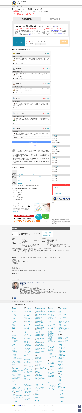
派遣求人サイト (51, 328)
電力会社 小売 (26, 378)
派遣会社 (49, 325)
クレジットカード (15, 351)
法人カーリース (51, 346)
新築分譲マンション (15, 388)
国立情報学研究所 (56, 30)
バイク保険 (14, 312)
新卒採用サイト (51, 334)
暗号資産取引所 (58, 193)
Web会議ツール (51, 350)
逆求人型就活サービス (52, 311)
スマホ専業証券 (14, 338)
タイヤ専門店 (37, 401)
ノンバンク (18, 350)
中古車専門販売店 (28, 345)
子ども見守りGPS (27, 379)
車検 (25, 355)
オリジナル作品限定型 (29, 366)
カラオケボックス (51, 389)
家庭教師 (37, 349)
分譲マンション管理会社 (16, 374)
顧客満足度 (26, 19)
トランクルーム (27, 328)
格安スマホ (61, 311)
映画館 (49, 382)
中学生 (40, 348)
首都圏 (13, 375)
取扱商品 (54, 146)
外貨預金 (57, 192)
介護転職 (49, 321)
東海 (16, 375)
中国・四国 (21, 397)
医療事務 (39, 364)
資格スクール (37, 371)
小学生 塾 (37, 341)
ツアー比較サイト (27, 392)
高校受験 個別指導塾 (39, 325)
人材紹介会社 (50, 338)
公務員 (30, 180)
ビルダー (14, 394)
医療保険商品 (60, 350)
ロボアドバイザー (15, 364)
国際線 (29, 391)
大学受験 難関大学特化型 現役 (41, 314)
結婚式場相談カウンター (52, 375)
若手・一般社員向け (52, 356)
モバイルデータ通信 (62, 317)
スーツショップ (38, 398)
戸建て (18, 370)
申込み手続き (55, 135)
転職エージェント (51, 318)
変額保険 (60, 369)
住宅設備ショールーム (16, 382)
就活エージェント (51, 308)
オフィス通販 (26, 373)
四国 (60, 322)
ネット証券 (34, 145)
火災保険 (13, 318)
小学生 (44, 348)
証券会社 (14, 335)
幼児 (37, 358)
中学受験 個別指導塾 (39, 335)
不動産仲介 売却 (15, 368)
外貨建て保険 (60, 364)
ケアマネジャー (43, 368)
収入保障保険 (61, 357)
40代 (38, 41)
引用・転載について (47, 405)
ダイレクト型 (14, 310)
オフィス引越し (27, 372)
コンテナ (26, 331)
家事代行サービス (27, 312)
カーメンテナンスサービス (29, 356)
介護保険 (60, 365)
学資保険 (13, 327)
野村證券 (18, 98)
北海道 (37, 327)
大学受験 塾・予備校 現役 (40, 308)
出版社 (26, 368)
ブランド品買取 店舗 (28, 371)
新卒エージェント (51, 336)
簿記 (39, 365)
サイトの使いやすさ (32, 174)
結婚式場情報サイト (51, 376)
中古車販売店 (26, 344)
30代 (35, 41)
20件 (49, 53)
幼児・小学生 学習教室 (39, 351)
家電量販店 (37, 394)
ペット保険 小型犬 (61, 347)
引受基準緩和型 (62, 352)
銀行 (13, 337)
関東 (66, 327)
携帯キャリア (61, 312)
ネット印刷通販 (51, 347)
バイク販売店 (26, 349)
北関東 (17, 395)
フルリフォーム (15, 385)
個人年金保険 (60, 368)
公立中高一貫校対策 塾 (39, 338)
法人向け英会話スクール (39, 378)
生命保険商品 (60, 354)
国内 (25, 395)
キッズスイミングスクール (40, 388)
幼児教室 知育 (38, 352)
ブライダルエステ (51, 362)
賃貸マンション (14, 381)
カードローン (14, 348)
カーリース (26, 339)
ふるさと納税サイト (28, 327)
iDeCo (59, 380)
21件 (49, 68)
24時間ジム (37, 385)
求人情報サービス (51, 329)
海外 (28, 395)
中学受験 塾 (37, 332)
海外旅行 (30, 385)
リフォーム (14, 384)
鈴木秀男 (60, 33)
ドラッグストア (38, 396)
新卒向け (50, 357)
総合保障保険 (60, 367)
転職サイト (50, 314)
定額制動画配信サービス (28, 359)
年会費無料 (14, 352)
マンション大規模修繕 (16, 377)
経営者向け (51, 353)
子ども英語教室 (38, 357)
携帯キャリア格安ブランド (64, 314)
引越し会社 (26, 334)
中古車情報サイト (27, 342)
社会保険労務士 (42, 367)
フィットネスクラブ (39, 384)
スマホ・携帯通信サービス (63, 308)
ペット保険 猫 (61, 348)
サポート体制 (20, 174)
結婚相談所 (50, 373)
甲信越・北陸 (41, 321)
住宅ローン (14, 345)
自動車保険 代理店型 (62, 338)
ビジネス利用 (27, 398)
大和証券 (18, 128)
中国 (68, 321)
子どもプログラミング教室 (40, 379)
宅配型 (26, 332)
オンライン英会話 (38, 361)
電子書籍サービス (27, 362)
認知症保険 (60, 362)
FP (36, 364)
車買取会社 (26, 341)
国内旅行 (26, 385)
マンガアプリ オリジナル (28, 369)
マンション (14, 370)
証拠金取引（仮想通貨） (17, 362)
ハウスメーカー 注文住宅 (16, 391)
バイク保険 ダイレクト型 (63, 340)
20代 (32, 41)
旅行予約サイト (27, 384)
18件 (49, 83)
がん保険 (13, 325)
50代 (41, 41)
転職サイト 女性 (51, 315)
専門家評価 (55, 19)
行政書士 (37, 368)
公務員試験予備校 (38, 377)
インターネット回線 (62, 325)
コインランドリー (27, 315)
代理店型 (14, 311)
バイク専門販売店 (28, 351)
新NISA (27, 145)
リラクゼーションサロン (39, 387)
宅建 (37, 365)
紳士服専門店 (37, 397)
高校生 (37, 348)
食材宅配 (25, 317)
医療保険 (13, 324)
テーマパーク (50, 391)
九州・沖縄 (38, 324)
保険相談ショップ (15, 328)
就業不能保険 (60, 361)
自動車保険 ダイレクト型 (63, 337)
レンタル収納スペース (29, 329)
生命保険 (13, 322)
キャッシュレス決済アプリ (17, 358)
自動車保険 (14, 308)
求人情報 (52, 405)
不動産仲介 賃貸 (15, 378)
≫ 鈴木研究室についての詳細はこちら (27, 294)
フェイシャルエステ (51, 363)
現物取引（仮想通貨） (16, 361)
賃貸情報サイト (14, 380)
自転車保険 (14, 317)
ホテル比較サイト (27, 388)
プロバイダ (60, 318)
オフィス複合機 (27, 375)
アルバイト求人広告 (51, 341)
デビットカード (14, 357)
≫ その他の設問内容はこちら (17, 264)
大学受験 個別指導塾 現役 (40, 311)
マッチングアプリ (51, 378)
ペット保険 (14, 321)
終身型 (60, 351)
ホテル (25, 396)
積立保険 (60, 371)
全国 (54, 388)
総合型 (26, 365)
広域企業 (60, 324)
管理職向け (51, 354)
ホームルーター (61, 315)
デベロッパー (14, 401)
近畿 (19, 375)
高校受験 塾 (37, 318)
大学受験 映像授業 (38, 317)
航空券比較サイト (27, 386)
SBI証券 (18, 53)
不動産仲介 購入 (15, 371)
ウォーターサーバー (28, 308)
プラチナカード (63, 394)
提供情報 (54, 157)
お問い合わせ (41, 405)
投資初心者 (20, 183)
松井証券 (18, 83)
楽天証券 (18, 68)
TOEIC (37, 367)
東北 (14, 395)
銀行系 (13, 350)
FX (55, 190)
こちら (55, 26)
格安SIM (60, 310)
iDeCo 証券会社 (15, 340)
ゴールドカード (15, 355)
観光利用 (26, 399)
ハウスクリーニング (28, 314)
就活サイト (50, 310)
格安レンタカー (27, 338)
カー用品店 (37, 400)
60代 (44, 41)
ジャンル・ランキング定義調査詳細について (47, 234)
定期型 (63, 351)
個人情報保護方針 (35, 405)
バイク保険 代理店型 (62, 341)
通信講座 (37, 362)
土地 (22, 370)
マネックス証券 (20, 113)
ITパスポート (41, 369)
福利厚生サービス (27, 376)
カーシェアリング (27, 335)
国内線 (26, 391)
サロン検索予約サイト (52, 366)
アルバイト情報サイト (52, 312)
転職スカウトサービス (52, 317)
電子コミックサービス (28, 364)
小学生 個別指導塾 (38, 344)
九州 (22, 375)
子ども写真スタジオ (28, 361)
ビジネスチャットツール (52, 349)
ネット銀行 (14, 341)
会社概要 (23, 405)
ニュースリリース (28, 405)
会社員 (19, 180)
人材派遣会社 (50, 340)
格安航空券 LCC (27, 389)
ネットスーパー (27, 322)
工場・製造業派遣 (51, 327)
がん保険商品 (60, 358)
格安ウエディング (51, 372)
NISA (13, 334)
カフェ (25, 358)
